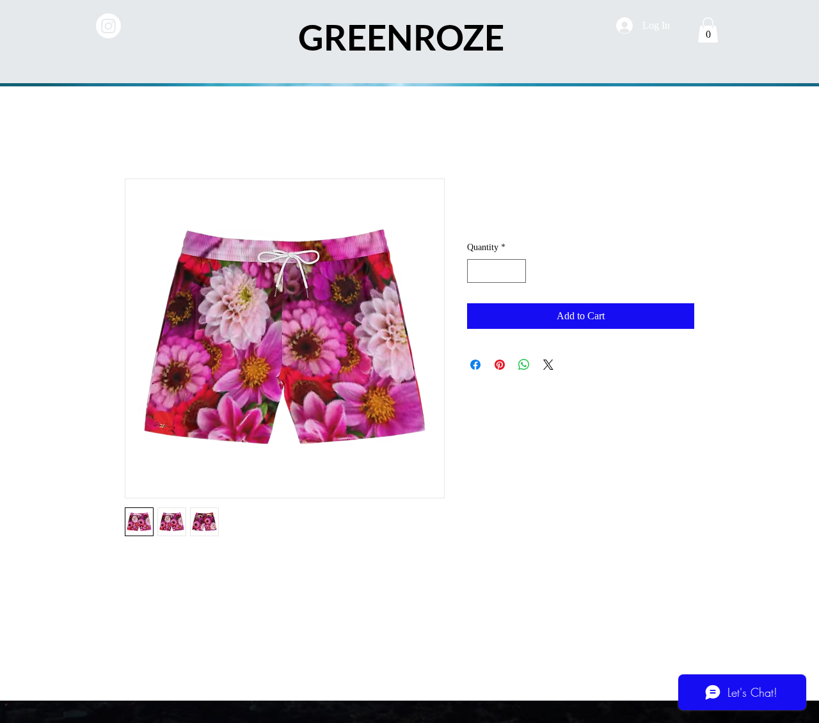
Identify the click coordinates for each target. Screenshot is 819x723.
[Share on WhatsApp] (524, 364)
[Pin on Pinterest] (499, 364)
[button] (708, 29)
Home (137, 132)
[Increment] (516, 271)
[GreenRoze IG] (108, 25)
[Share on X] (548, 364)
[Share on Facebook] (475, 364)
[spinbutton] (496, 271)
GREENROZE (401, 37)
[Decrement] (477, 271)
